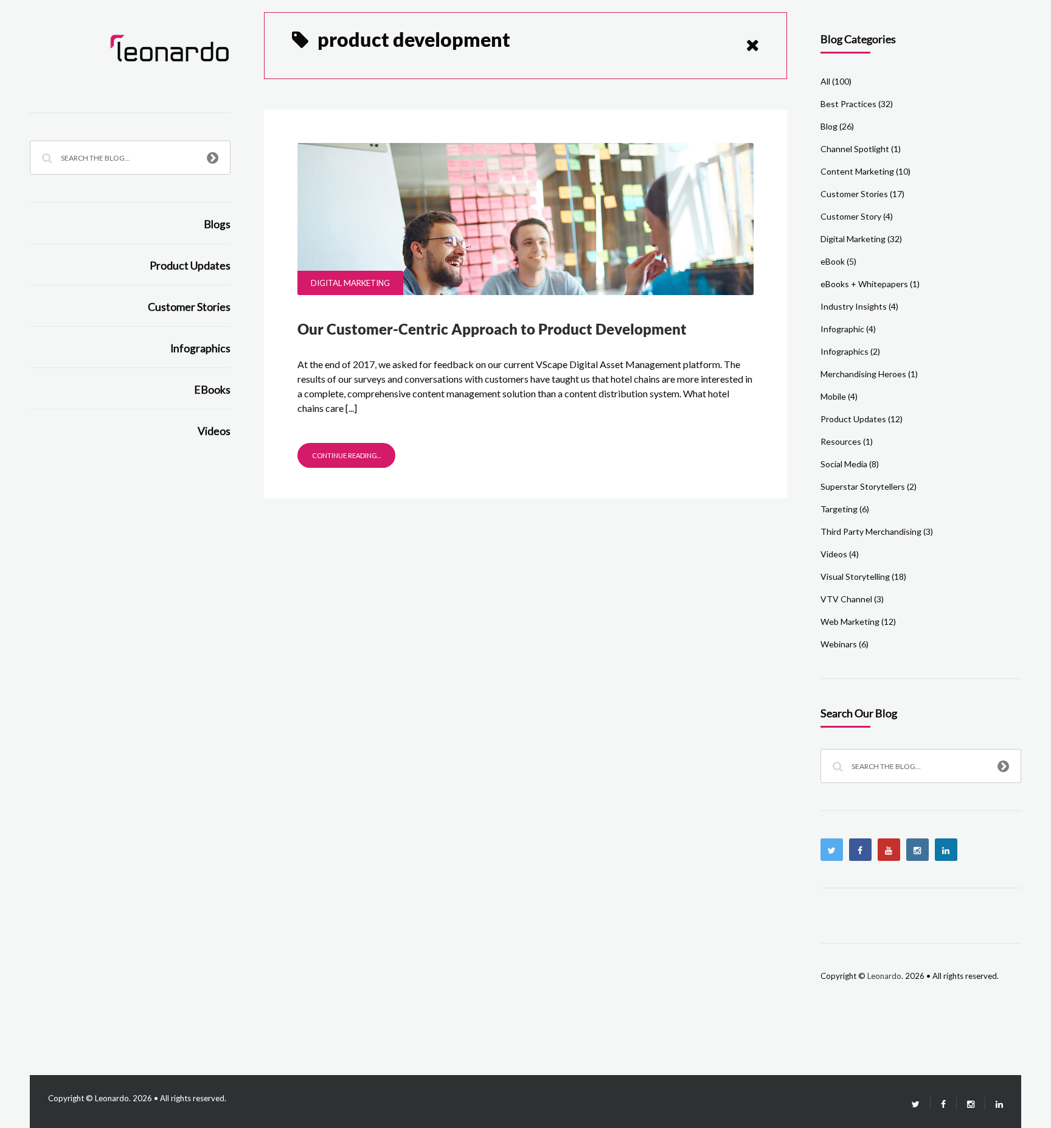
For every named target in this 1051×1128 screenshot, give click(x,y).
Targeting (839, 509)
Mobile (833, 396)
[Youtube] (889, 849)
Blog (829, 126)
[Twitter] (831, 849)
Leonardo (884, 976)
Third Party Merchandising (870, 531)
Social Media (843, 464)
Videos (214, 431)
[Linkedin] (946, 849)
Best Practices (848, 104)
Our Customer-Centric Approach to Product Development (492, 329)
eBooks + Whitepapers (864, 284)
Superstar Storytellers (862, 486)
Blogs (217, 224)
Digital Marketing (350, 283)
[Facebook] (860, 849)
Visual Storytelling (855, 576)
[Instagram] (917, 849)
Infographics (200, 348)
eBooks (212, 389)
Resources (840, 441)
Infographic (842, 329)
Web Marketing (849, 621)
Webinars (838, 644)
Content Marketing (857, 171)
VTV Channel (846, 599)
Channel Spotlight (854, 149)
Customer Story (850, 216)
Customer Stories (189, 307)
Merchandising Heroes (863, 374)
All (825, 81)
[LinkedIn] (994, 1104)
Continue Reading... (346, 455)
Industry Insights (853, 306)
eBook (832, 261)
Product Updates (190, 265)
